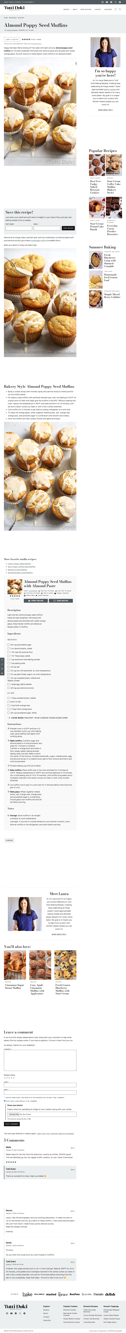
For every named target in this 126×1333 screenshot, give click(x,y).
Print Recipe (37, 601)
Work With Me (86, 9)
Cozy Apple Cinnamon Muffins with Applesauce (37, 989)
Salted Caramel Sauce (112, 1319)
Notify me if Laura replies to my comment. (22, 1101)
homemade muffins (38, 240)
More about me (58, 934)
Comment (8, 1049)
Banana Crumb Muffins (17, 570)
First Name (10, 224)
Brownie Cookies (69, 1310)
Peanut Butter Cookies (71, 1319)
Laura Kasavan (12, 30)
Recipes (66, 9)
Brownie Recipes (90, 1306)
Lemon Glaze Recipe (111, 1315)
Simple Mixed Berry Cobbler (112, 296)
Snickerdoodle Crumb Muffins (20, 573)
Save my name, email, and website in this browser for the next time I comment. (35, 1097)
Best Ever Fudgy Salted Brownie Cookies (95, 186)
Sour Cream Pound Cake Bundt (97, 226)
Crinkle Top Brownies (91, 1319)
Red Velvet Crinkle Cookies (70, 1314)
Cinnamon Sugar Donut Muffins (14, 986)
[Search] (120, 9)
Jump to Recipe (12, 39)
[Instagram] (102, 2)
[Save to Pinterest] (2, 660)
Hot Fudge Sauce (110, 1322)
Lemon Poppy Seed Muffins (19, 564)
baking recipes (110, 89)
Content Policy (103, 1331)
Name (6, 1082)
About (75, 9)
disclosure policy (36, 43)
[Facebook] (111, 2)
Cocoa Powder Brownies (92, 1315)
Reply (73, 1147)
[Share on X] (2, 669)
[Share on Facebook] (2, 664)
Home (6, 17)
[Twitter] (115, 2)
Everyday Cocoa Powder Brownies (112, 230)
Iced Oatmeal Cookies (71, 1322)
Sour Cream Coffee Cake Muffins (21, 567)
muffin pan (26, 731)
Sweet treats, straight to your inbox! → (19, 2)
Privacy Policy (93, 1331)
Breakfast (13, 17)
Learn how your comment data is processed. (55, 1134)
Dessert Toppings (111, 1306)
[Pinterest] (120, 2)
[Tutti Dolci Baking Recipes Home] (14, 9)
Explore (46, 1306)
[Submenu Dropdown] (70, 9)
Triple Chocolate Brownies (89, 1311)
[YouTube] (107, 2)
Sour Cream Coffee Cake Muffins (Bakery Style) (114, 186)
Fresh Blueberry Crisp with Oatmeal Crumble (110, 260)
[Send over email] (2, 673)
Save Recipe (68, 228)
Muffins (21, 17)
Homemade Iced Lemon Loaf (110, 277)
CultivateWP (118, 1331)
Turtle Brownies (89, 1322)
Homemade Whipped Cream (111, 1311)
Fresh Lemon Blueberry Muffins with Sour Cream (63, 989)
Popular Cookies (70, 1306)
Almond (9, 840)
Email (36, 224)
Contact (98, 9)
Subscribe (108, 9)
